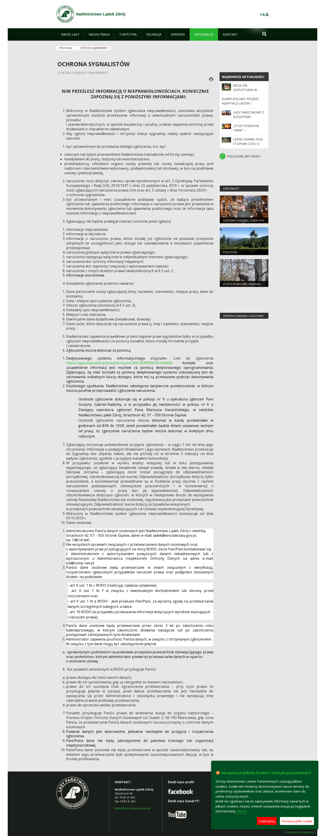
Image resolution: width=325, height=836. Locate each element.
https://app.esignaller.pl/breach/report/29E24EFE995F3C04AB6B (119, 362)
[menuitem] (70, 34)
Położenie (230, 252)
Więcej (242, 811)
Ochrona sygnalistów (93, 48)
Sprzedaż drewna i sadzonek (243, 316)
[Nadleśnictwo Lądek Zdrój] (65, 14)
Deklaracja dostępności (300, 832)
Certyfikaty (231, 189)
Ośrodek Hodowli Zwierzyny (243, 220)
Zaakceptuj (266, 821)
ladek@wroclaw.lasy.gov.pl (133, 808)
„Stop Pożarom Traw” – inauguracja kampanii (246, 132)
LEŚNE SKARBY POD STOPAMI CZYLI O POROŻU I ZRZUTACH (249, 143)
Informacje (66, 48)
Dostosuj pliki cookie (296, 821)
